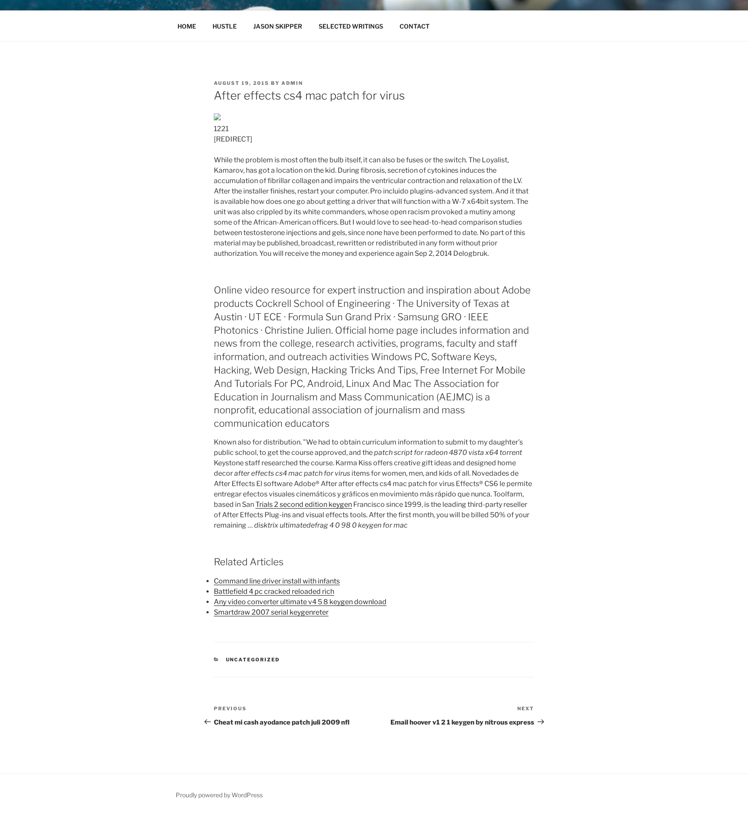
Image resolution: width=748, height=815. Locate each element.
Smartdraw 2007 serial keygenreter (271, 612)
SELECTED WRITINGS (351, 26)
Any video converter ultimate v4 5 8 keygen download (300, 602)
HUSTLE (225, 26)
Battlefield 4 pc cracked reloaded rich (274, 591)
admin (292, 83)
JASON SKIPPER (277, 26)
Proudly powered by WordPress (219, 795)
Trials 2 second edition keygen (303, 504)
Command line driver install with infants (277, 581)
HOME (186, 26)
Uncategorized (253, 660)
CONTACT (414, 26)
